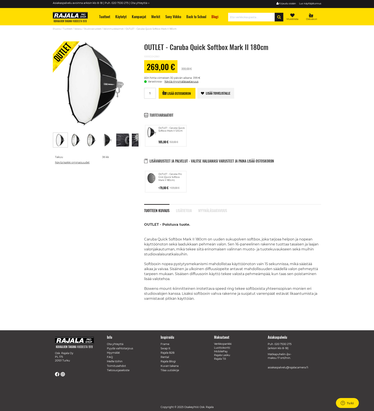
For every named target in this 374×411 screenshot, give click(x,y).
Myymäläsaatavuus (212, 210)
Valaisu (78, 28)
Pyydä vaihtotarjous (120, 348)
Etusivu (57, 28)
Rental (165, 357)
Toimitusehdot (116, 365)
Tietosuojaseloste (118, 370)
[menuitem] (104, 17)
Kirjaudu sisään (287, 3)
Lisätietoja (184, 210)
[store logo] (72, 17)
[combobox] (252, 17)
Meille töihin (115, 361)
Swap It (165, 348)
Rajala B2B (167, 352)
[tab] (160, 208)
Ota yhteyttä (115, 344)
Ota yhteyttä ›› (140, 3)
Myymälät (113, 352)
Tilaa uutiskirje (170, 370)
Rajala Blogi (168, 361)
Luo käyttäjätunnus (310, 3)
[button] (76, 140)
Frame (165, 344)
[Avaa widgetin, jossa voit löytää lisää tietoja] (347, 403)
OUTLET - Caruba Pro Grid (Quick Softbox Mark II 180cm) (170, 177)
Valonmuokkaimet (113, 28)
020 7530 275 (283, 344)
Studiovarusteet (92, 28)
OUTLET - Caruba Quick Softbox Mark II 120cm (171, 129)
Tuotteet (67, 28)
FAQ (110, 357)
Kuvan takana (170, 365)
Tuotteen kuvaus (156, 210)
